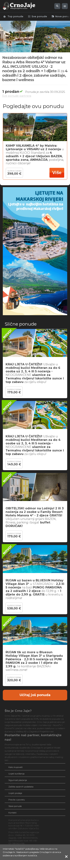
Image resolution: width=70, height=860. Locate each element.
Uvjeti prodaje (15, 793)
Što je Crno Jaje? (18, 711)
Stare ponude (15, 806)
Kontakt (12, 812)
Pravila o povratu (16, 799)
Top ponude (13, 16)
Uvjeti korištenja (16, 773)
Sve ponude (37, 16)
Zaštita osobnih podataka (20, 786)
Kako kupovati (15, 767)
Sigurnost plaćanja (17, 780)
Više (56, 172)
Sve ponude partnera (16, 95)
